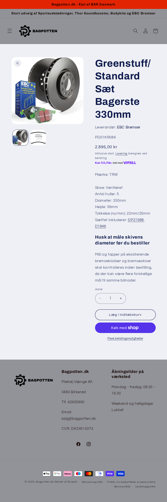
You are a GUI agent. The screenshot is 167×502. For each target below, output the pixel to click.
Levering (121, 153)
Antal (99, 289)
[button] (10, 31)
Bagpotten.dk (45, 482)
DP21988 (136, 220)
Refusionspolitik (92, 482)
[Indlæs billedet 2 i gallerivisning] (38, 137)
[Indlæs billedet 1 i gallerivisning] (20, 137)
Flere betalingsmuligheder (125, 338)
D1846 (100, 226)
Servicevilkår (122, 486)
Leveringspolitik (145, 486)
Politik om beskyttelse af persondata (131, 482)
